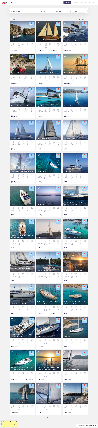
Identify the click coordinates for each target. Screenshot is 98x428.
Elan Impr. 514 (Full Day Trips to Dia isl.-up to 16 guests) (74, 302)
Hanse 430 (41, 237)
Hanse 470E (41, 336)
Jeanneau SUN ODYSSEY (18, 40)
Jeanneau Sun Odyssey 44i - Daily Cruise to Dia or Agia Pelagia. (48, 368)
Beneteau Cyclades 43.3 (71, 369)
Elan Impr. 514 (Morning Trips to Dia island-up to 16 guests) (22, 236)
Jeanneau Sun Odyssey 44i (72, 237)
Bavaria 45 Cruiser (69, 139)
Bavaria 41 (67, 336)
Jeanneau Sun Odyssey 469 (19, 106)
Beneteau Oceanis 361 (44, 402)
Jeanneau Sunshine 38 (44, 270)
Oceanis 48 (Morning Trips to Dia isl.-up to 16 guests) (21, 335)
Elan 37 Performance (44, 139)
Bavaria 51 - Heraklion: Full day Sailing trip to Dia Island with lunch (22, 170)
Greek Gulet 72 (42, 40)
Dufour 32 (14, 204)
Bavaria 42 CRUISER (70, 402)
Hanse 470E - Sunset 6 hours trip (74, 270)
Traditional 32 (15, 73)
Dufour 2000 (68, 171)
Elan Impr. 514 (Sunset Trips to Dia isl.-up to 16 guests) (49, 302)
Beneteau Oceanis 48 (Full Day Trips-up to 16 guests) (73, 203)
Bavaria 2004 (42, 171)
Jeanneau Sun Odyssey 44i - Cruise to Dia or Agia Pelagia (22, 368)
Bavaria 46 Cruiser (43, 204)
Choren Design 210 (70, 73)
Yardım (76, 3)
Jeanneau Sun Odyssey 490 (72, 40)
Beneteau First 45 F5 (17, 139)
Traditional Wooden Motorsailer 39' (49, 73)
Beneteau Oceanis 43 (70, 106)
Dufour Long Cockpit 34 (18, 303)
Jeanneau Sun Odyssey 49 (19, 402)
